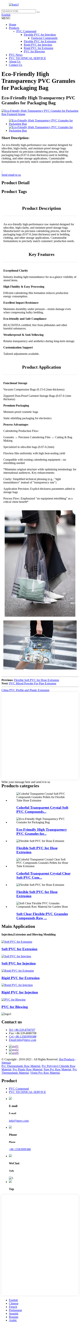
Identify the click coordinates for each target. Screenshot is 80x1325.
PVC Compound (26, 31)
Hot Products (66, 1059)
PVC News (16, 54)
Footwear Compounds (44, 38)
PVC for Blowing (34, 51)
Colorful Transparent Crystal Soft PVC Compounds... (42, 810)
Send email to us (11, 174)
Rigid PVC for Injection (38, 44)
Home (12, 24)
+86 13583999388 (20, 1149)
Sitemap (6, 1062)
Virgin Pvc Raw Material (45, 1072)
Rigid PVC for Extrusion (38, 48)
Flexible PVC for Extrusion (40, 41)
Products (14, 27)
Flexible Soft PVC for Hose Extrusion (36, 680)
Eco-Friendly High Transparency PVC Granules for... (41, 832)
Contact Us (15, 64)
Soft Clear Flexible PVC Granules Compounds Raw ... (42, 916)
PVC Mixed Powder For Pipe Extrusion (32, 683)
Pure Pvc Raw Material (57, 1069)
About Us (14, 61)
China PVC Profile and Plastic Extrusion (25, 690)
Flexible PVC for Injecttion (40, 34)
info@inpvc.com (19, 1120)
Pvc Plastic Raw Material (27, 1069)
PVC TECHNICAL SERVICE (27, 58)
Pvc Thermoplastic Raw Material (20, 1066)
